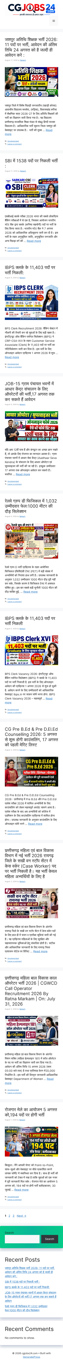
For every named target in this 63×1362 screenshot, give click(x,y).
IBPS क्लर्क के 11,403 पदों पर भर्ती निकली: (30, 270)
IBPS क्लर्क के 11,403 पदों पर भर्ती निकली (30, 621)
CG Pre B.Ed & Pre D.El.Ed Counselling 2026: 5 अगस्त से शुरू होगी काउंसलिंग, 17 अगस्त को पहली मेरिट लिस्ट (31, 737)
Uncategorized (13, 141)
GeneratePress (31, 1356)
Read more (34, 241)
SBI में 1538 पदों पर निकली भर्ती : (31, 163)
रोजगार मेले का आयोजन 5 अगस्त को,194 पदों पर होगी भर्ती (31, 1112)
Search (9, 1232)
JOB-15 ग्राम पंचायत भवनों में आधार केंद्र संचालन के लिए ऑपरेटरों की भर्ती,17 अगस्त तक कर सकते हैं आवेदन (29, 391)
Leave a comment (14, 144)
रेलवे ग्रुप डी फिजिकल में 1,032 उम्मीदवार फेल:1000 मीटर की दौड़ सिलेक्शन (31, 506)
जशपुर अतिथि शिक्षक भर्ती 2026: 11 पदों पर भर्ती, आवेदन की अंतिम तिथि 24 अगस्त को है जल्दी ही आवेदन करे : (31, 47)
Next (21, 1215)
